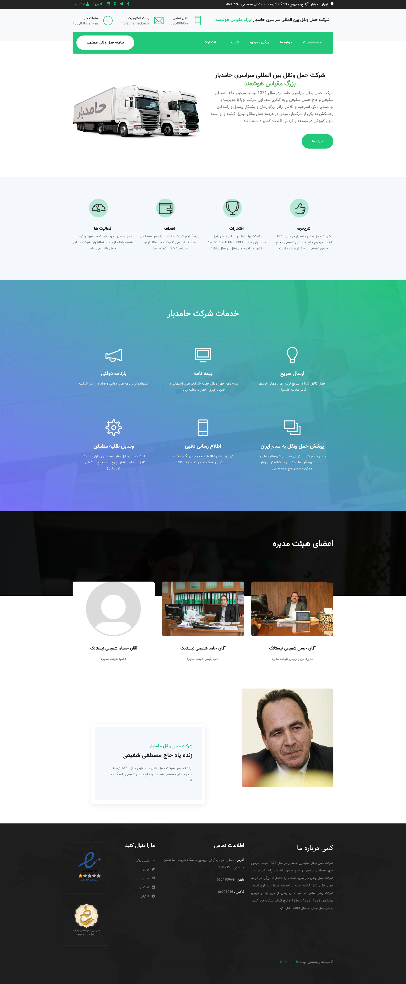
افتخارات (210, 42)
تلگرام (145, 896)
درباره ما (286, 42)
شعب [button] (234, 42)
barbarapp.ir (289, 962)
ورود (96, 4)
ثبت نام (80, 4)
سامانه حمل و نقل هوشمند (105, 42)
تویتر (146, 869)
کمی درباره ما (315, 848)
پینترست (143, 878)
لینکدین (144, 887)
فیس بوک (142, 860)
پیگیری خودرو (259, 42)
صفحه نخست (312, 42)
